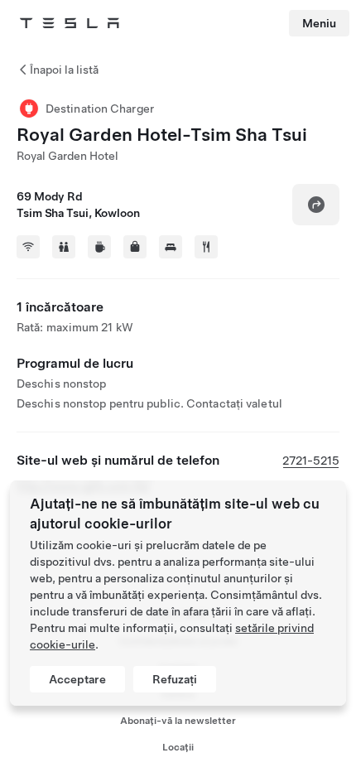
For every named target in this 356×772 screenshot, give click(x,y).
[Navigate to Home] (69, 23)
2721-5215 (310, 460)
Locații (178, 747)
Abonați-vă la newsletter (178, 720)
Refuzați (174, 679)
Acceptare (77, 679)
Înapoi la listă (64, 69)
